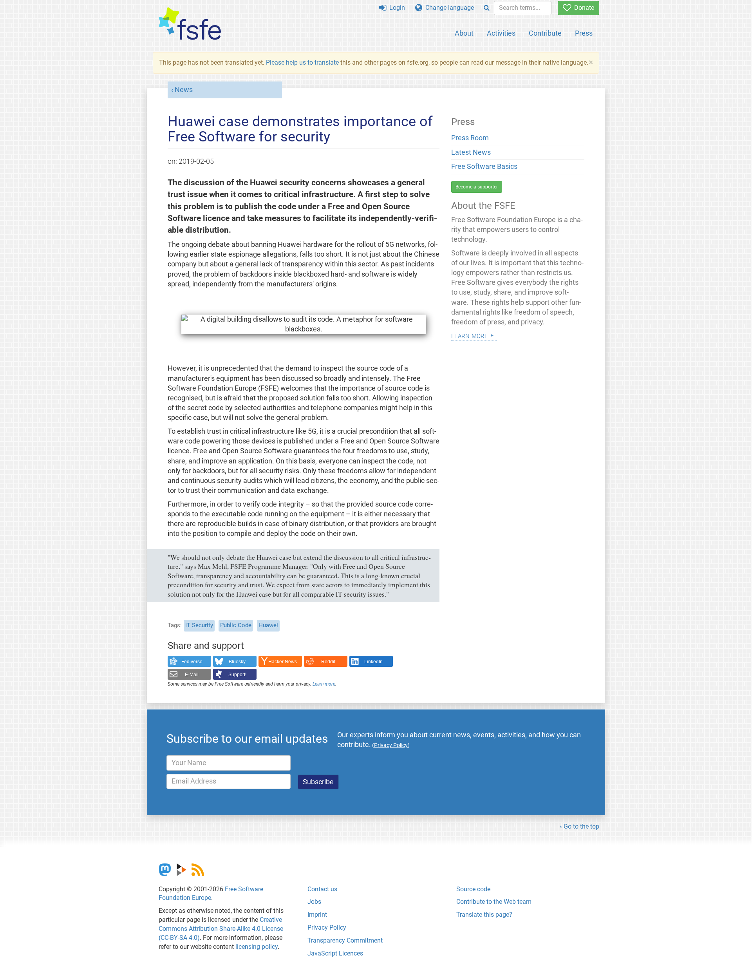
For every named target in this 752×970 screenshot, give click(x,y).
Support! (237, 674)
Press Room (470, 138)
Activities (501, 33)
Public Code (235, 625)
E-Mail (192, 674)
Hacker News (282, 661)
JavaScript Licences (335, 953)
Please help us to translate (302, 62)
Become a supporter (477, 187)
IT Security (199, 625)
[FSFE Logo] (190, 24)
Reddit (328, 661)
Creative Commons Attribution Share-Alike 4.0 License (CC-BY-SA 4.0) (221, 928)
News (184, 90)
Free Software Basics (484, 166)
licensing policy (256, 946)
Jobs (314, 901)
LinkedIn (373, 661)
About (464, 33)
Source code (473, 889)
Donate (582, 7)
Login (395, 7)
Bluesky (237, 661)
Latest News (471, 152)
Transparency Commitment (345, 940)
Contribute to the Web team (493, 901)
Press (584, 33)
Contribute (545, 33)
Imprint (317, 914)
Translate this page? (484, 914)
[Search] (486, 8)
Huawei (268, 625)
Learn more (324, 684)
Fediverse (191, 661)
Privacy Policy (326, 927)
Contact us (322, 889)
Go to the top (581, 826)
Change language (448, 7)
